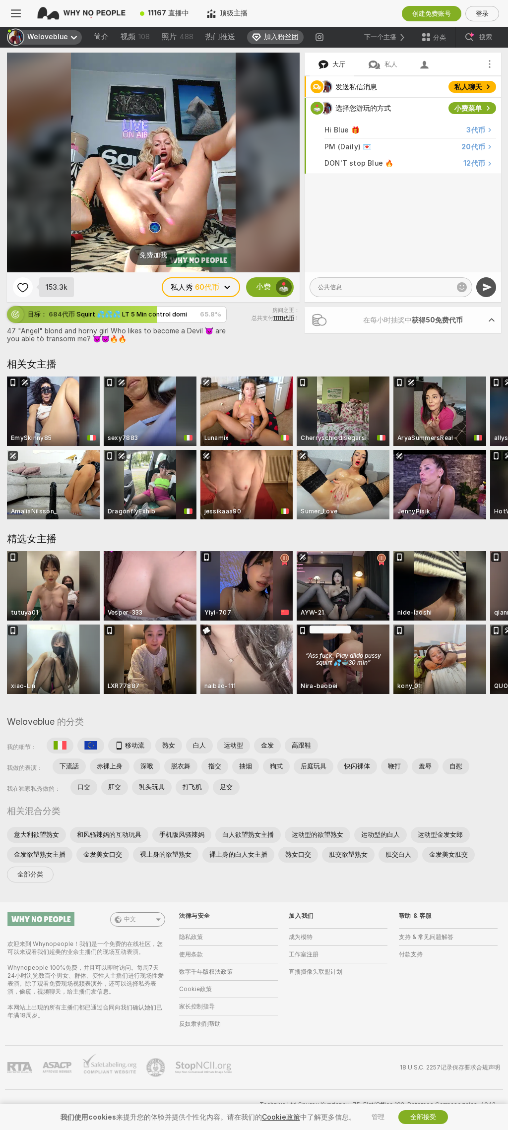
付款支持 (411, 954)
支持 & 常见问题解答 (426, 937)
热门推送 (220, 36)
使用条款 (191, 954)
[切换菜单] (16, 13)
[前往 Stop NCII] (204, 1067)
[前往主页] (81, 13)
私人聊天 (468, 87)
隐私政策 (191, 937)
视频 (135, 36)
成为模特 (301, 937)
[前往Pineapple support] (156, 1067)
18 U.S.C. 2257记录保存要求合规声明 (450, 1067)
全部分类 (30, 874)
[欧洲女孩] (90, 745)
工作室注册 (303, 954)
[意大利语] (60, 745)
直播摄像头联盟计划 (315, 971)
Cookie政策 (195, 989)
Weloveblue (31, 721)
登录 (482, 13)
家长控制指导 (197, 1006)
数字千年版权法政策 (206, 971)
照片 (177, 36)
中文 (130, 919)
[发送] (486, 287)
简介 (101, 36)
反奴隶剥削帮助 (200, 1023)
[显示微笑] (462, 287)
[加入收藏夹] (23, 287)
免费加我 (153, 255)
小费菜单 (468, 108)
